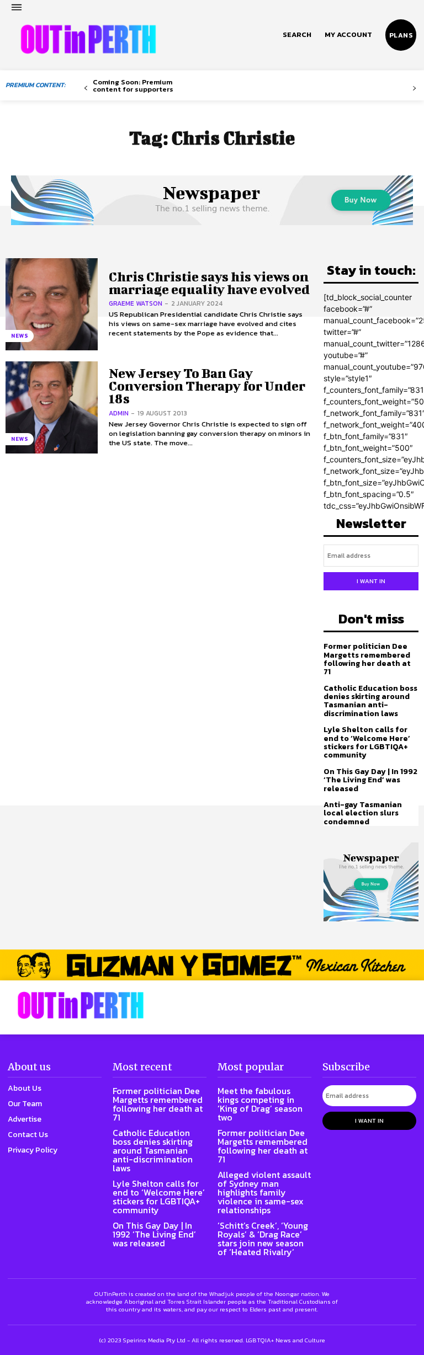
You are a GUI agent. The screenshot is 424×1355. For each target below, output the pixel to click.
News (19, 336)
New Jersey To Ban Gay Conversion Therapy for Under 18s (207, 386)
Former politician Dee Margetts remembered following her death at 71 (367, 659)
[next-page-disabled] (414, 88)
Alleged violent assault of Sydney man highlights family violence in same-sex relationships (264, 1192)
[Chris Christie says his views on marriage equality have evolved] (52, 304)
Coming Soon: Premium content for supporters (133, 85)
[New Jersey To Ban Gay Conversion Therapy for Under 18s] (52, 407)
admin (119, 413)
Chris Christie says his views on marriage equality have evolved (209, 283)
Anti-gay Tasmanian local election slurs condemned (363, 813)
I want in (371, 581)
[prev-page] (86, 88)
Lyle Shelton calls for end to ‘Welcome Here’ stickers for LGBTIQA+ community (367, 742)
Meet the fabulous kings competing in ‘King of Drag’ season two (260, 1104)
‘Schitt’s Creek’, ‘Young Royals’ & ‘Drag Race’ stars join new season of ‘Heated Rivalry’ (263, 1238)
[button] (297, 35)
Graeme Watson (135, 303)
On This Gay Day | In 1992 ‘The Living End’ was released (370, 780)
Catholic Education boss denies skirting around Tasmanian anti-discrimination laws (370, 700)
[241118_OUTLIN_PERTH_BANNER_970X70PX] (212, 964)
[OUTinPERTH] (88, 39)
